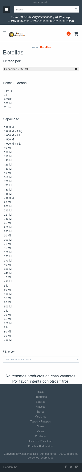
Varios (40, 431)
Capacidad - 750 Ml (16, 69)
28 (5, 95)
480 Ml (8, 281)
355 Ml (8, 256)
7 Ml (6, 310)
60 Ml (7, 302)
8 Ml (6, 327)
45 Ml (7, 277)
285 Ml (8, 231)
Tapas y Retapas (40, 421)
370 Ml (8, 260)
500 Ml (8, 294)
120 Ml (8, 160)
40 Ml (7, 264)
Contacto (40, 436)
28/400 (8, 99)
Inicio (34, 47)
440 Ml (8, 273)
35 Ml (7, 248)
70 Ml (7, 315)
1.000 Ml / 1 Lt (12, 143)
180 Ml (8, 189)
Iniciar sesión (40, 2)
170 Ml (8, 181)
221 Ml (8, 214)
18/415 (8, 90)
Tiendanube (10, 467)
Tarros (40, 411)
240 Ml (8, 219)
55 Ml (7, 298)
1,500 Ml (9, 139)
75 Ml (7, 319)
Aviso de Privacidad (40, 441)
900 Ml (8, 340)
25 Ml (7, 223)
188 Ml (8, 193)
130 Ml (8, 168)
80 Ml (7, 331)
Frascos (40, 406)
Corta (7, 107)
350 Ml (8, 252)
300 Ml (8, 239)
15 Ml (7, 173)
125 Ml (8, 164)
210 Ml (8, 210)
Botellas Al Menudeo (40, 446)
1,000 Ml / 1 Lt (12, 135)
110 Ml (8, 156)
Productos (41, 397)
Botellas (40, 401)
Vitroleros (40, 416)
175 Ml (8, 185)
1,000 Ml (9, 127)
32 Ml (7, 244)
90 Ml (7, 335)
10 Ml (7, 148)
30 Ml (7, 235)
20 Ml (7, 202)
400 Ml (8, 269)
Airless (41, 426)
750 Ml (8, 323)
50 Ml (7, 290)
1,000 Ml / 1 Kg (13, 131)
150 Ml (8, 177)
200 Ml (8, 206)
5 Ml (6, 285)
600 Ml (8, 103)
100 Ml (8, 152)
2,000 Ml (9, 198)
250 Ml (8, 227)
